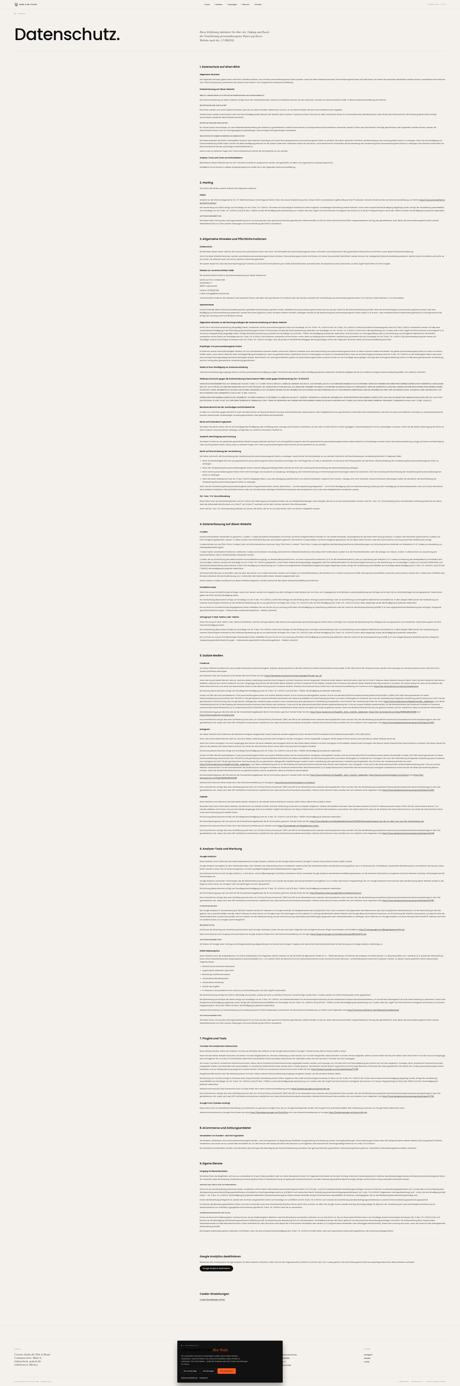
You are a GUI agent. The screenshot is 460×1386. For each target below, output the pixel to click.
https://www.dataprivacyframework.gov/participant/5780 (408, 900)
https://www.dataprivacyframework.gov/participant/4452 (408, 722)
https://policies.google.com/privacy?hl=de (310, 1088)
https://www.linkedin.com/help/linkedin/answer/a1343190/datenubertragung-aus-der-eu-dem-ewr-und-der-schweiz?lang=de (367, 821)
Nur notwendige (190, 1371)
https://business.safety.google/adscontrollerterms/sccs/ (335, 893)
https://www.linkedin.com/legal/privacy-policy (298, 825)
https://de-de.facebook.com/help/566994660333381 (393, 712)
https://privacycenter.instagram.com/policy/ (389, 775)
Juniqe (366, 1362)
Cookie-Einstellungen (436, 1382)
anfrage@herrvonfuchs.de (286, 1355)
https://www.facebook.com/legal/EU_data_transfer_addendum (339, 712)
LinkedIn (367, 1358)
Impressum (404, 1382)
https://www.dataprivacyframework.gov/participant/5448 (408, 833)
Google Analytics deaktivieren (216, 1268)
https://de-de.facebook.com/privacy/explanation (396, 686)
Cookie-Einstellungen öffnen (212, 1299)
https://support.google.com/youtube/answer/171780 (334, 1069)
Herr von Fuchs (28, 4)
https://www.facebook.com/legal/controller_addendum (409, 701)
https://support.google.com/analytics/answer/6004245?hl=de (338, 934)
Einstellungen (208, 1371)
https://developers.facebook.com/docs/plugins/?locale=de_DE (293, 675)
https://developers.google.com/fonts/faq (269, 1112)
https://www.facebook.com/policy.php (217, 715)
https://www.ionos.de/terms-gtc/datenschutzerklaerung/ (373, 1010)
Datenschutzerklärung (189, 1378)
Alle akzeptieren (226, 1371)
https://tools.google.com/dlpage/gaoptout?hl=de (382, 929)
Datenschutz (417, 1382)
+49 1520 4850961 (282, 1358)
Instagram (368, 1355)
